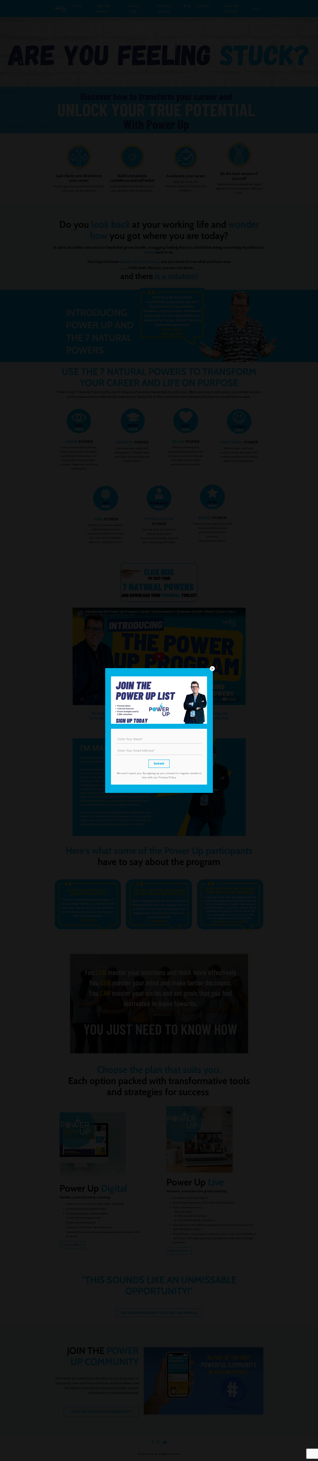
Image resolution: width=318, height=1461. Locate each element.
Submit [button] (159, 763)
